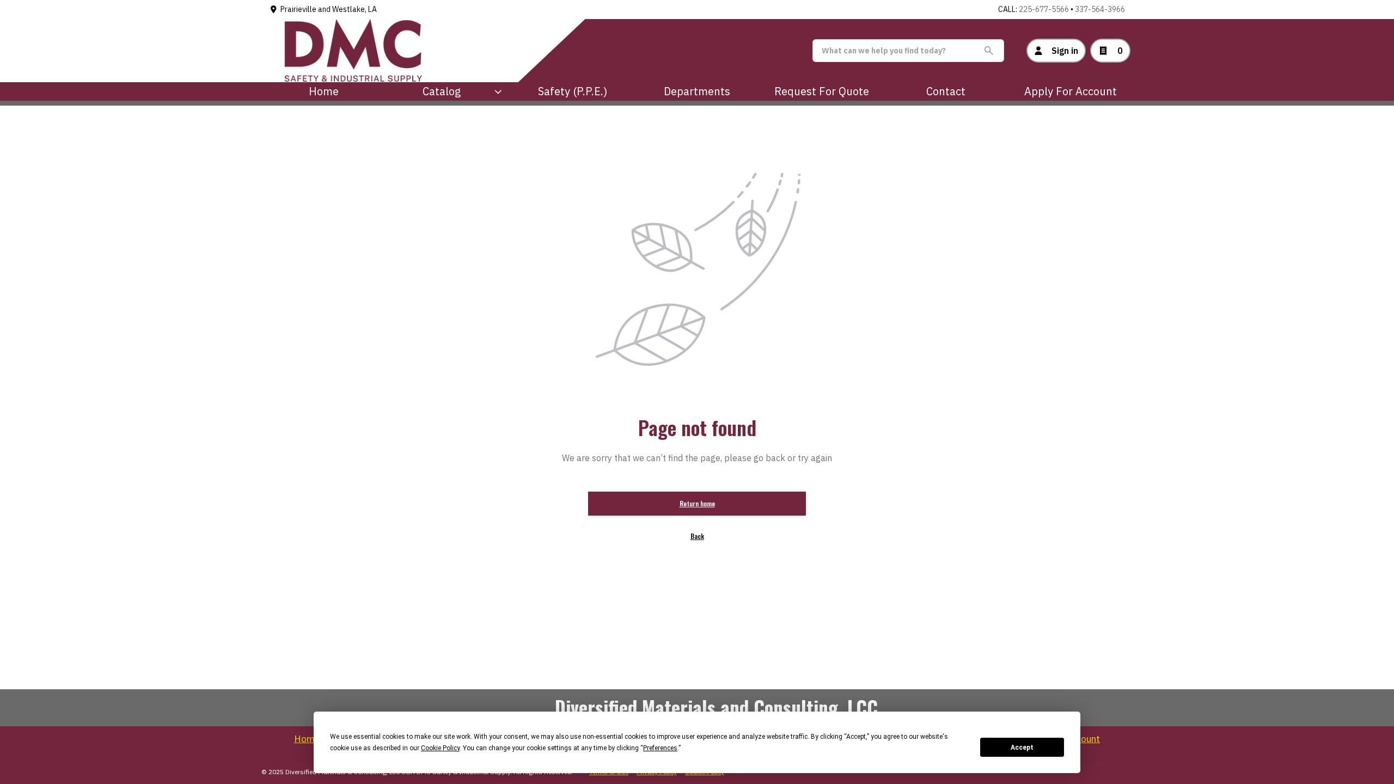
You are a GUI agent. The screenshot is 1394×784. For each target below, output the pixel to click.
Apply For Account (1070, 91)
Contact (945, 91)
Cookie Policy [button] (440, 748)
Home (324, 91)
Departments (697, 91)
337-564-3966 (1100, 9)
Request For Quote (821, 91)
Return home (697, 503)
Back (697, 536)
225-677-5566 (1044, 9)
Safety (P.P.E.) (572, 91)
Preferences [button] (660, 748)
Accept (1022, 747)
